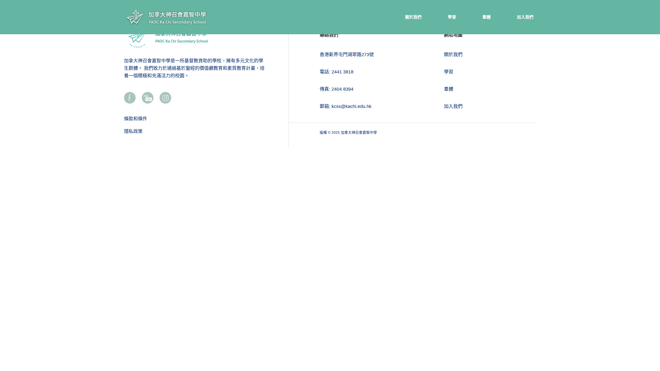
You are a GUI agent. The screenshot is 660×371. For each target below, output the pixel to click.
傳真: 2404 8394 (336, 89)
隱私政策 (133, 131)
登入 (647, 335)
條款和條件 (135, 118)
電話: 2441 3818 (336, 71)
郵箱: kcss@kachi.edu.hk (346, 106)
